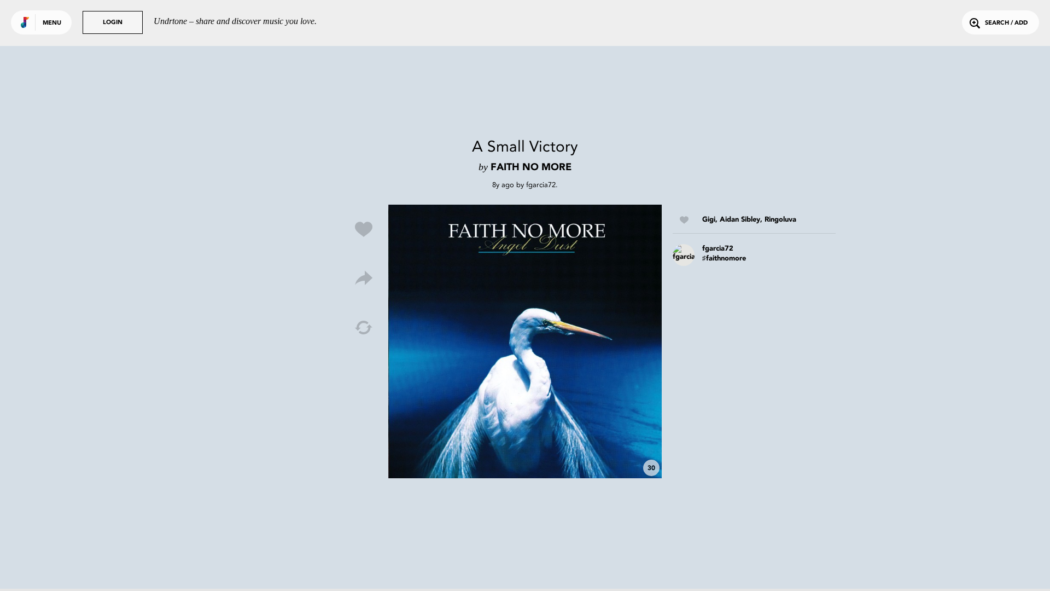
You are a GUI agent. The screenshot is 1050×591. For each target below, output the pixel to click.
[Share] (363, 278)
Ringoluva (780, 219)
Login (112, 23)
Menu (52, 23)
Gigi (708, 219)
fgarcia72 (541, 185)
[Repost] (363, 327)
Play (525, 341)
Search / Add (1006, 23)
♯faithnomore (724, 258)
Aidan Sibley (740, 219)
